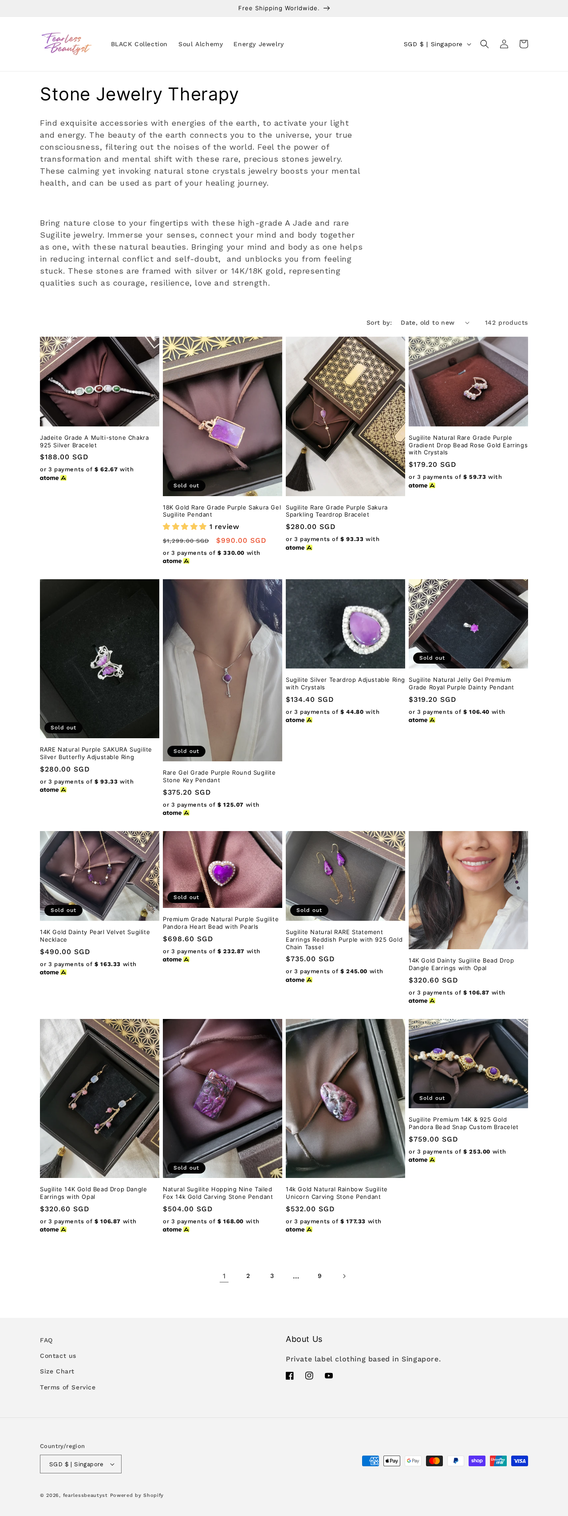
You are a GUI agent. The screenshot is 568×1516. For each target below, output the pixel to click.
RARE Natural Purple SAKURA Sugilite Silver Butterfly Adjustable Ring (96, 753)
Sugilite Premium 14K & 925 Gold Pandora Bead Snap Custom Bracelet (464, 1123)
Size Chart (57, 1371)
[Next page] (344, 1276)
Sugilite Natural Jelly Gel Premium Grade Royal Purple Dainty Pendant (461, 683)
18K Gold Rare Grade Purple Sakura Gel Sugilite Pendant (222, 511)
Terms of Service (68, 1387)
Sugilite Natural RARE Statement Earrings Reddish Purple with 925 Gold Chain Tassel (344, 939)
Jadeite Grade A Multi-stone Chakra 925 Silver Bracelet (94, 441)
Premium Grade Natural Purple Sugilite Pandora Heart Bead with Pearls (221, 922)
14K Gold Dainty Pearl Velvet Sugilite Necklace (95, 935)
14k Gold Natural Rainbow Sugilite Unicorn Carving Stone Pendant (337, 1193)
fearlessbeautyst (85, 1495)
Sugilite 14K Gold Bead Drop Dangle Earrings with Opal (93, 1193)
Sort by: (379, 322)
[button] (484, 44)
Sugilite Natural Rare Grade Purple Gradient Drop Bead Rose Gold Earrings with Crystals (468, 445)
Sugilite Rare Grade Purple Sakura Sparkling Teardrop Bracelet (337, 511)
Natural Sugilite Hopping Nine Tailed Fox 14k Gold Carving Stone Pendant (218, 1193)
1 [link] (224, 1276)
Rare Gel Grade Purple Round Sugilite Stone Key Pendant (219, 776)
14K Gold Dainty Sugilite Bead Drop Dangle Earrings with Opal (461, 964)
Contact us (58, 1355)
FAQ (46, 1340)
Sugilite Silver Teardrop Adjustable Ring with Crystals (345, 683)
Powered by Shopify (137, 1495)
